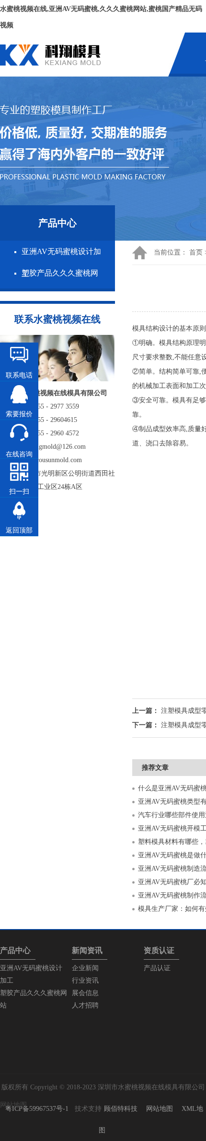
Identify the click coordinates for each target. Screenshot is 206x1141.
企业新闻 (85, 968)
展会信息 (85, 993)
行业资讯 (85, 980)
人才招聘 (85, 1005)
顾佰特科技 (120, 1108)
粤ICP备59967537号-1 (37, 1108)
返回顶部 (19, 530)
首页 (196, 252)
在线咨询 (19, 454)
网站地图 (159, 1108)
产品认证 (157, 968)
